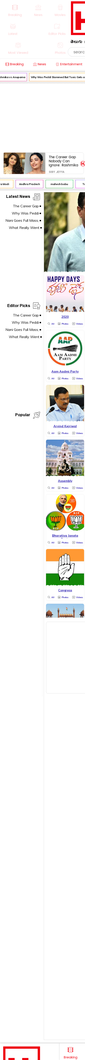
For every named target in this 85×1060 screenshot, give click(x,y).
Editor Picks (18, 306)
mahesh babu (58, 184)
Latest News (18, 197)
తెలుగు (76, 42)
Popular (22, 415)
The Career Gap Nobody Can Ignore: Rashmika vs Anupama (63, 161)
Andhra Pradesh (28, 184)
